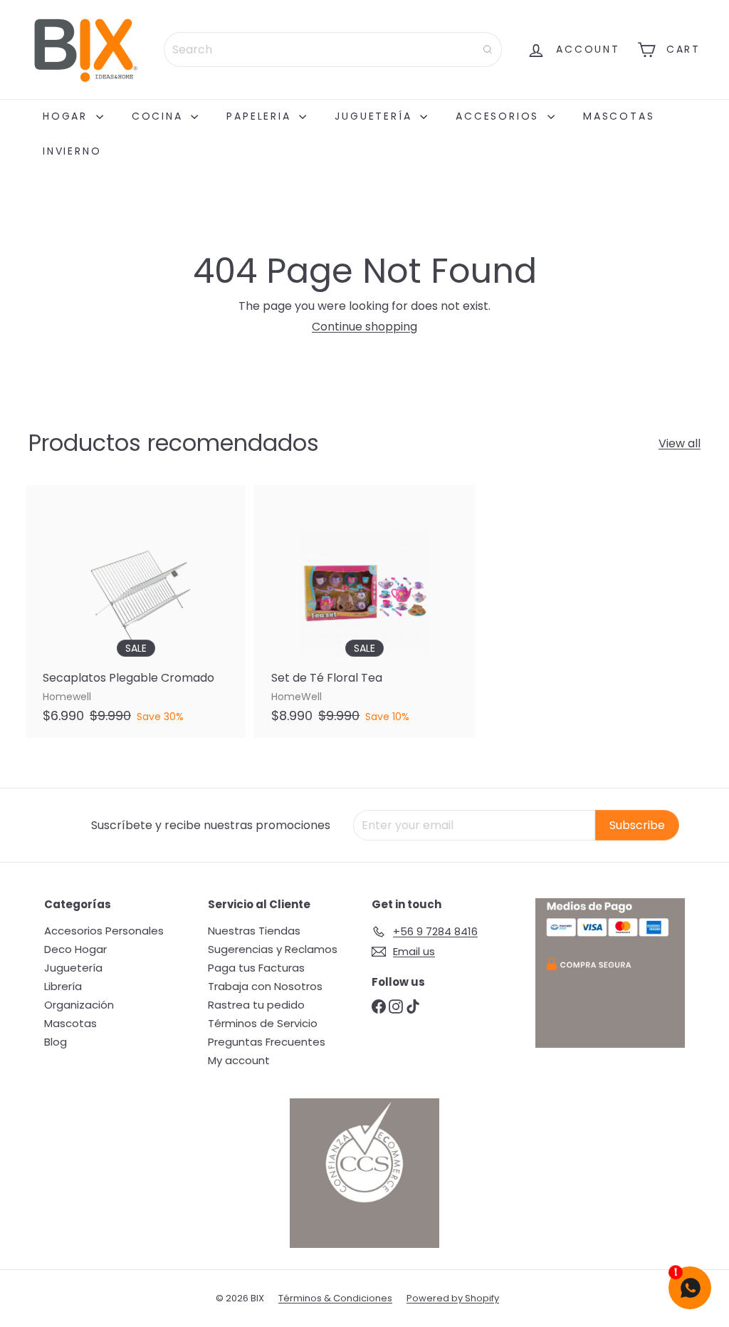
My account (239, 1060)
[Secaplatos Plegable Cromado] (135, 611)
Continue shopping (364, 326)
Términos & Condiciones (335, 1298)
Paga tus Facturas (256, 967)
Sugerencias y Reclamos (272, 949)
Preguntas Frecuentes (266, 1041)
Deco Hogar (75, 949)
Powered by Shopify (453, 1298)
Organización (79, 1004)
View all (680, 443)
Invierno (72, 151)
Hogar (68, 116)
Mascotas (618, 116)
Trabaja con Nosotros (265, 986)
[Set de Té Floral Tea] (364, 611)
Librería (63, 986)
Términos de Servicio (263, 1023)
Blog (55, 1041)
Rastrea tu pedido (256, 1004)
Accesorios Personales (104, 930)
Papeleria (260, 116)
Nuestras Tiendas (254, 930)
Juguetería (375, 116)
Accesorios (500, 116)
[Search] (487, 49)
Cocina (160, 116)
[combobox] (333, 49)
